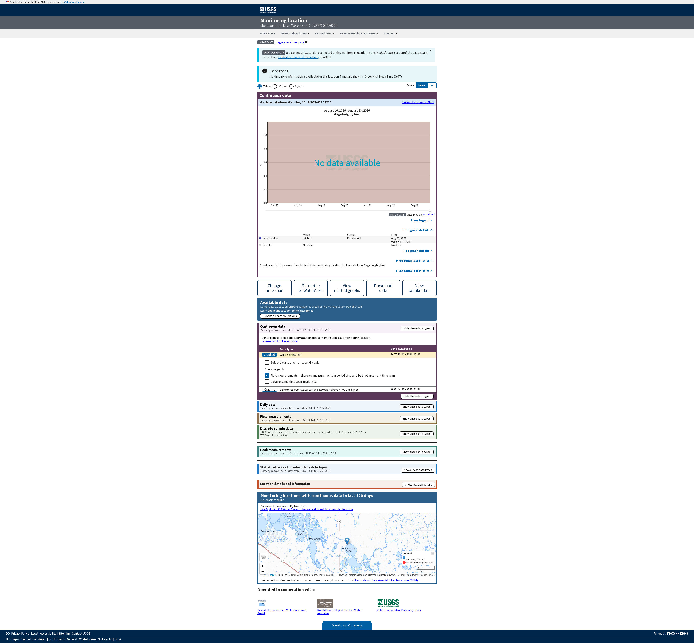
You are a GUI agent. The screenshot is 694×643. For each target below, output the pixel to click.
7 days (267, 86)
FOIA (118, 639)
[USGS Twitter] (664, 634)
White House (87, 639)
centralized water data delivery (298, 57)
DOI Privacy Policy (17, 633)
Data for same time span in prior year (294, 382)
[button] (347, 541)
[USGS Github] (673, 634)
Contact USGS (81, 633)
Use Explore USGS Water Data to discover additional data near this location (306, 509)
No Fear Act (105, 639)
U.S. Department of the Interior (26, 639)
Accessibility (48, 633)
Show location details (418, 484)
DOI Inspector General (62, 639)
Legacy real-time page (290, 42)
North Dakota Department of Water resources (339, 611)
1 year (299, 86)
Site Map (64, 633)
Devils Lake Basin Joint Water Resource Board (281, 611)
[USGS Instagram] (686, 634)
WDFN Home (267, 33)
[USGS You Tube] (682, 634)
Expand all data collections (280, 316)
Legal (34, 633)
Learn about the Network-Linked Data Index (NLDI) (386, 580)
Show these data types (416, 406)
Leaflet (271, 574)
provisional (429, 214)
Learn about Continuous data (280, 341)
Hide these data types (417, 328)
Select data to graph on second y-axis (295, 362)
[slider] (430, 210)
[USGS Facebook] (669, 634)
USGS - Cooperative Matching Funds (399, 610)
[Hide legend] (432, 553)
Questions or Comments (347, 625)
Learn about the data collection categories (286, 310)
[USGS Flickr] (677, 634)
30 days (283, 86)
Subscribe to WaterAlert (418, 102)
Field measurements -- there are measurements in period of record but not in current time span (333, 375)
